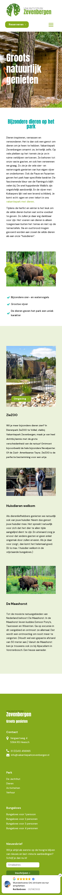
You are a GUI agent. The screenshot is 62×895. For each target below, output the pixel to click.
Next (52, 269)
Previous (7, 269)
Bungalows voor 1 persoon (21, 814)
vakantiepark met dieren (20, 201)
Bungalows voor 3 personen (22, 823)
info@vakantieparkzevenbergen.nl (30, 755)
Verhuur (10, 792)
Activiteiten (13, 788)
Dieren (10, 783)
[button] (60, 875)
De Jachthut (13, 779)
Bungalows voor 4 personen (22, 828)
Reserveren (16, 24)
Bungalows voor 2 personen (22, 819)
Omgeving (20, 398)
